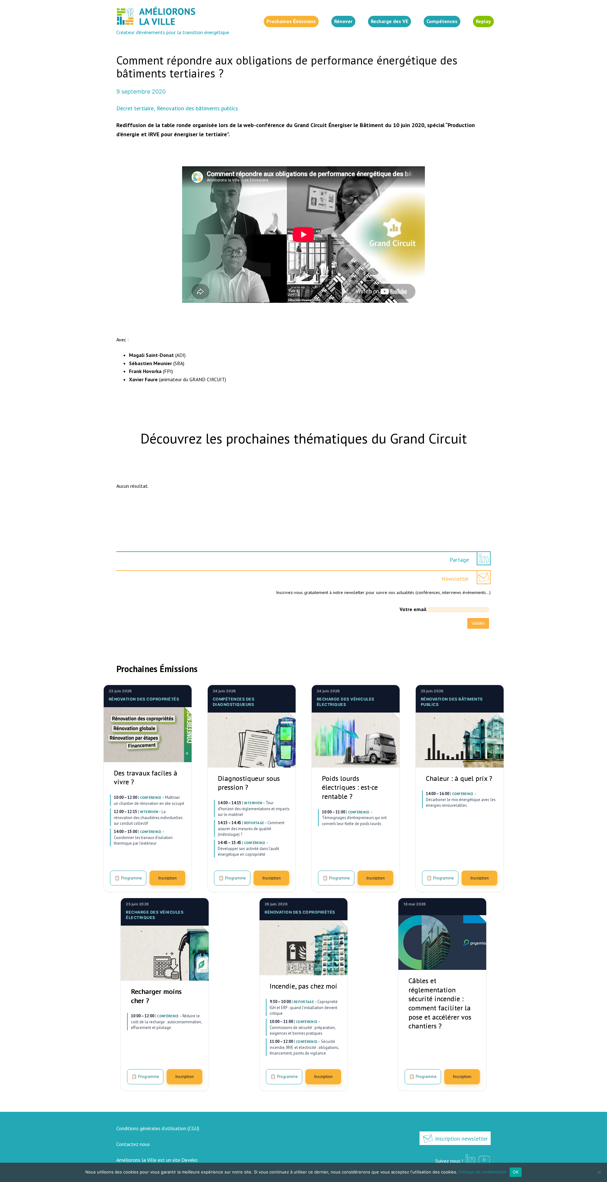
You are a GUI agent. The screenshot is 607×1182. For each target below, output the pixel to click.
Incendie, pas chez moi (303, 986)
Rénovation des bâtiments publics (197, 108)
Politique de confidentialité (482, 1172)
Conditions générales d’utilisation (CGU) (157, 1128)
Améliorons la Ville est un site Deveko (157, 1160)
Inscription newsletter (460, 1138)
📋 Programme (128, 878)
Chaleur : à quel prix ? (459, 778)
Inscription (167, 878)
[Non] (599, 1172)
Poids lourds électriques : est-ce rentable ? (350, 787)
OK (516, 1171)
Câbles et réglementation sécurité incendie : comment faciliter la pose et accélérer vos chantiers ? (439, 1003)
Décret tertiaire (135, 108)
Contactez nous (133, 1144)
